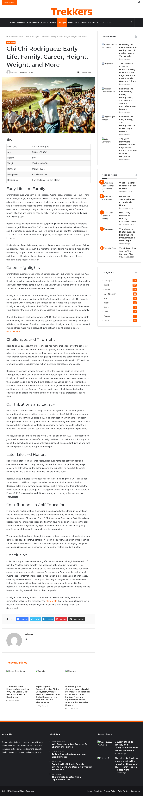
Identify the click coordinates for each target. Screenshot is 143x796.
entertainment (13, 331)
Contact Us (93, 22)
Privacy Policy (110, 791)
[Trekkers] (71, 11)
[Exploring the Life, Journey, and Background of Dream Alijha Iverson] (109, 120)
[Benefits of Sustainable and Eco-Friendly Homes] (109, 200)
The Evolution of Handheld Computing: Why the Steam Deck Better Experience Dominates (17, 691)
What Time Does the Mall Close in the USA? (128, 186)
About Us (98, 791)
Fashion (44, 22)
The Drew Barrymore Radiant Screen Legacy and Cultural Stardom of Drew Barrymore (128, 148)
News (70, 22)
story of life (51, 601)
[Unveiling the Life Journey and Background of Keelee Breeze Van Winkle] (109, 48)
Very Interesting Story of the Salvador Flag (127, 251)
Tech (77, 22)
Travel (83, 22)
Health (53, 22)
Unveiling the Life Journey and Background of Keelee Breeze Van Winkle (128, 50)
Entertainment (33, 22)
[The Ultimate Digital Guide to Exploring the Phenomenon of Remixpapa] (109, 233)
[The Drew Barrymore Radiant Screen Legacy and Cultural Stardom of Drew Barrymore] (109, 142)
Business (21, 22)
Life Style (62, 22)
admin (13, 72)
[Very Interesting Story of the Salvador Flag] (109, 252)
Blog (105, 298)
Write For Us (123, 791)
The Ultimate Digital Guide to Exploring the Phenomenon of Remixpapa (127, 235)
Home (12, 22)
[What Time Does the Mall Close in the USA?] (109, 187)
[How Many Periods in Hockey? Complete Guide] (109, 216)
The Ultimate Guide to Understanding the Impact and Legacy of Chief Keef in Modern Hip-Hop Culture (127, 72)
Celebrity (107, 289)
